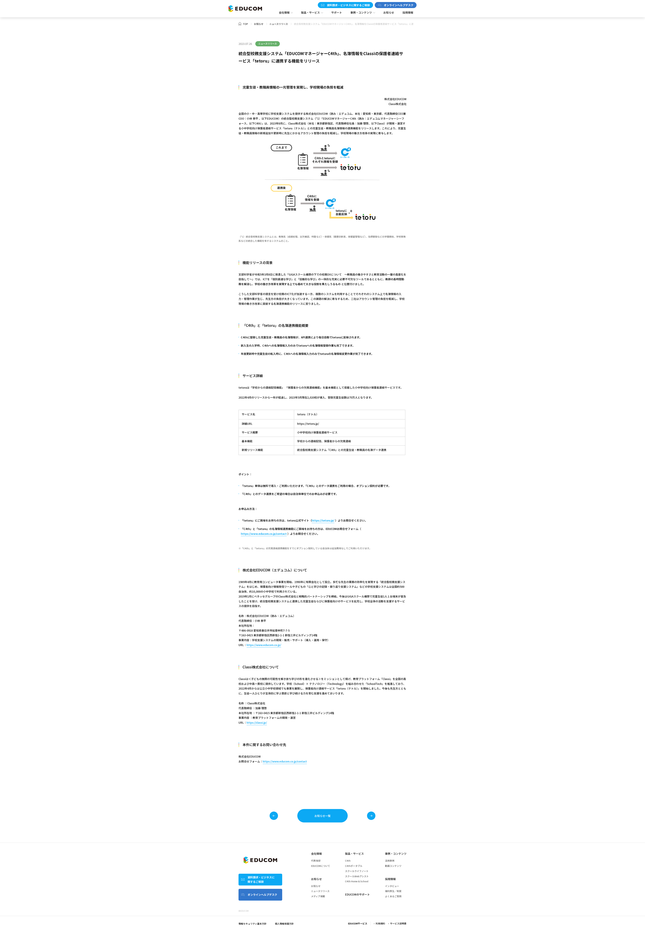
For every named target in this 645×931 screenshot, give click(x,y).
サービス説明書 (398, 923)
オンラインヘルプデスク (398, 5)
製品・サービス (354, 854)
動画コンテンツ (393, 865)
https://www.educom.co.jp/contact (264, 534)
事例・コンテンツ (395, 854)
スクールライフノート (357, 871)
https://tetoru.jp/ (308, 424)
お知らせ (316, 879)
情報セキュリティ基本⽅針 (253, 923)
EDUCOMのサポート (357, 894)
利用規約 (380, 923)
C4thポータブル (353, 865)
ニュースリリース (320, 891)
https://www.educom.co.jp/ (264, 645)
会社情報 (316, 854)
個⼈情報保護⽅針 (284, 923)
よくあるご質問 (393, 896)
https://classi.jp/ (257, 722)
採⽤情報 (390, 879)
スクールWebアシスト (357, 876)
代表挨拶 (315, 860)
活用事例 (389, 860)
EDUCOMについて (320, 865)
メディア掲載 (318, 896)
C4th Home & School (356, 881)
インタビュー (392, 886)
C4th (348, 860)
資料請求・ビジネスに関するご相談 (348, 5)
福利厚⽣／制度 (393, 891)
